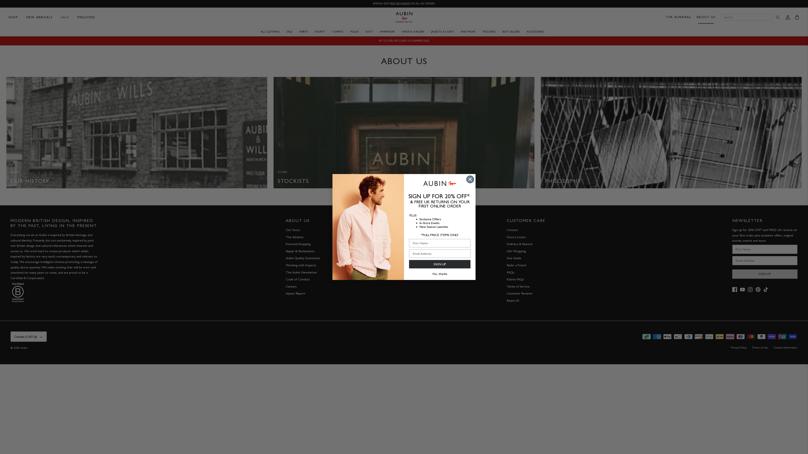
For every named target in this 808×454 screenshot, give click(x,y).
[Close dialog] (470, 179)
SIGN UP (440, 264)
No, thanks (439, 274)
